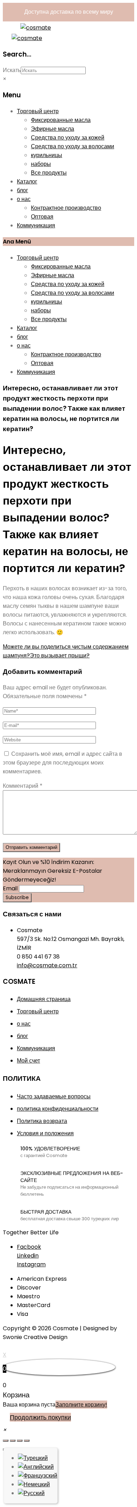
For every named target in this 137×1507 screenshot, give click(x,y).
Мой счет (28, 1061)
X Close (13, 1346)
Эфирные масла (52, 129)
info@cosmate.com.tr (47, 965)
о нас (24, 199)
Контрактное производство (66, 208)
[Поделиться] (12, 1441)
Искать (12, 70)
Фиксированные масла (61, 120)
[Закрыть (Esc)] (5, 1441)
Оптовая (42, 217)
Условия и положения (45, 1133)
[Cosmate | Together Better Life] (35, 28)
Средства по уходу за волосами (72, 146)
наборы (41, 164)
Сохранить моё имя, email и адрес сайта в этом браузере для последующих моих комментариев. (62, 762)
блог (22, 190)
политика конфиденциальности (57, 1109)
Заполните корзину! (81, 1405)
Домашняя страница (44, 999)
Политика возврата (42, 1121)
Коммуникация (36, 225)
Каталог (27, 181)
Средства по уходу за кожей (67, 138)
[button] (4, 1430)
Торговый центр (38, 111)
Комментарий (23, 786)
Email (10, 888)
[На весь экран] (19, 1441)
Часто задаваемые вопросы (54, 1096)
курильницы (46, 155)
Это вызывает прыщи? (60, 655)
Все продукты (49, 173)
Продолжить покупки (40, 1417)
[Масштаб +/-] (27, 1441)
